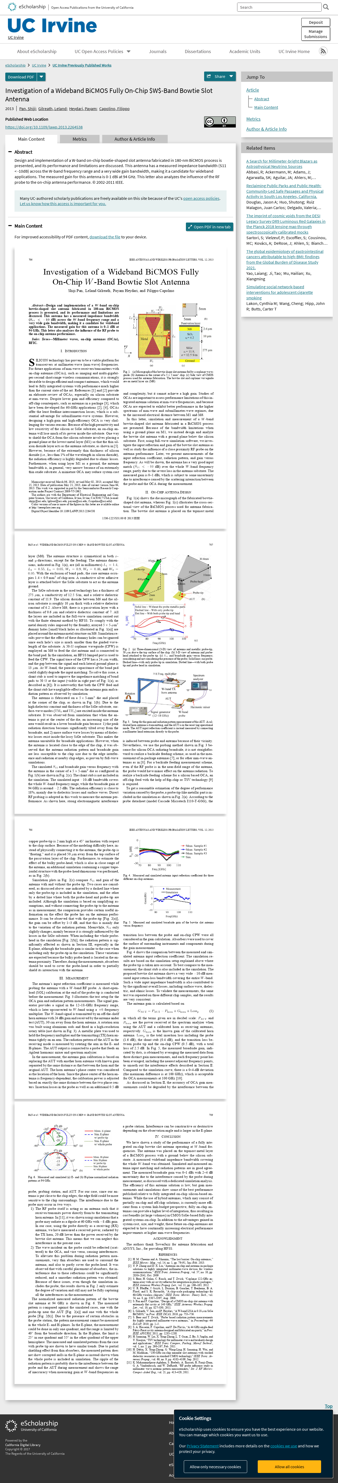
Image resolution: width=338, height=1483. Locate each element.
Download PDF (21, 76)
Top (329, 1406)
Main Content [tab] (31, 139)
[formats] (41, 77)
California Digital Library (22, 1445)
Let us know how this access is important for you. (63, 203)
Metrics (253, 119)
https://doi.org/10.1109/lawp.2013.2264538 (44, 127)
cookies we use (283, 1445)
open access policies (201, 198)
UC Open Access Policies (99, 51)
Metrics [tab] (80, 139)
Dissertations (198, 51)
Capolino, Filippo (114, 108)
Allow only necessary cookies (215, 1466)
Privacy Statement (203, 1445)
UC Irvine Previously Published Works (82, 65)
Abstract (23, 152)
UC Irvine (16, 37)
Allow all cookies (289, 1466)
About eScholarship (37, 51)
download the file (105, 236)
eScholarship (15, 65)
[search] (326, 7)
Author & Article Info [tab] (135, 139)
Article (252, 90)
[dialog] (253, 1444)
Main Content (28, 226)
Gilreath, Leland (52, 108)
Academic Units (244, 51)
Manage (315, 34)
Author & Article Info (266, 129)
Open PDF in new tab (212, 226)
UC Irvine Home (294, 51)
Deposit (316, 22)
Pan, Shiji (27, 108)
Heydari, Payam (82, 108)
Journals (158, 51)
